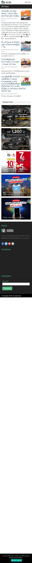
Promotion (14, 18)
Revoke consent (16, 560)
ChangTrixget (16, 296)
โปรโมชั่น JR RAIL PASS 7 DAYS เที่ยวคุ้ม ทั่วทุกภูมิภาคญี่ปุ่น (10, 13)
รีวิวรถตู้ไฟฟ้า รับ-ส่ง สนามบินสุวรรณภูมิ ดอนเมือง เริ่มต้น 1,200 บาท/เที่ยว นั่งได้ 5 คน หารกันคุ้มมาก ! (15, 123)
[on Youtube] (9, 243)
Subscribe (7, 288)
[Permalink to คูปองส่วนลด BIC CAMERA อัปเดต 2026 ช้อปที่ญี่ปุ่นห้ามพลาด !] (16, 162)
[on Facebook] (2, 243)
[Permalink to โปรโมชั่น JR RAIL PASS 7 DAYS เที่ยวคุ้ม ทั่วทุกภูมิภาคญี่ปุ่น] (26, 15)
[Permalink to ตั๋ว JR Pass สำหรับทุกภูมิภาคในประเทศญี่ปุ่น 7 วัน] (26, 46)
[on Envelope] (12, 243)
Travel (3, 20)
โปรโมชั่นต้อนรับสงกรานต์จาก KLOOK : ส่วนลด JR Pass (10, 61)
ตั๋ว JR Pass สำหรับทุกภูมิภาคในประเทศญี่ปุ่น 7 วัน (10, 44)
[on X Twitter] (6, 243)
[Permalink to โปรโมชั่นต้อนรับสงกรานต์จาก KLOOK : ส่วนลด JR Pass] (26, 63)
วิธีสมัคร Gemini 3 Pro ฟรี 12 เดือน (13, 217)
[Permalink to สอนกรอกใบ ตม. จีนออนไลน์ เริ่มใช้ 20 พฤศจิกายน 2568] (16, 185)
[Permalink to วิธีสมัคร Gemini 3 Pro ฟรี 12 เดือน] (16, 208)
